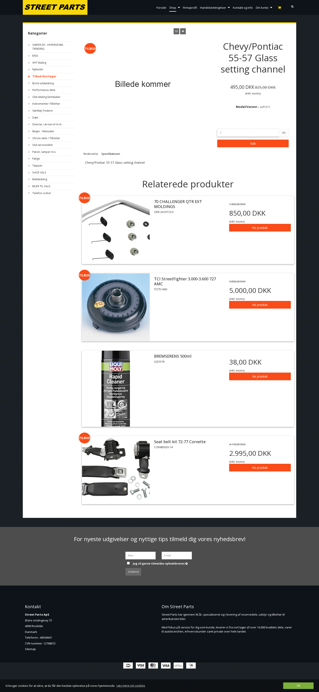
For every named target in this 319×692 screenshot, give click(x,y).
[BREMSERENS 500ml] (116, 389)
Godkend (133, 571)
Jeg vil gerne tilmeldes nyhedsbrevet (163, 562)
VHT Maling (39, 62)
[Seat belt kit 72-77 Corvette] (116, 470)
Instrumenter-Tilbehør (46, 104)
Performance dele (43, 90)
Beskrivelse (91, 154)
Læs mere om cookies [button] (131, 685)
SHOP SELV (39, 172)
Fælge (36, 158)
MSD (35, 56)
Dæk (35, 117)
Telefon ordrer (41, 193)
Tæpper (37, 165)
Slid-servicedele (42, 145)
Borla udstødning (43, 83)
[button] (176, 31)
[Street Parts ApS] (55, 7)
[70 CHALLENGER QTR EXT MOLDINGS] (116, 230)
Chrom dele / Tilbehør (46, 138)
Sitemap (30, 649)
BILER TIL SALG (41, 186)
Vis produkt (260, 228)
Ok (298, 685)
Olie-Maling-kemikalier (46, 97)
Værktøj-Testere (42, 110)
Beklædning (39, 179)
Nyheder (37, 69)
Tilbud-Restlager (44, 76)
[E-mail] (177, 555)
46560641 (46, 637)
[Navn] (140, 555)
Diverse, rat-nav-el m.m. (47, 124)
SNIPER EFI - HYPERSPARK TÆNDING (47, 47)
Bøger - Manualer (43, 131)
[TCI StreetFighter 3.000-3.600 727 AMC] (116, 307)
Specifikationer (110, 154)
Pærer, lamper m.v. (44, 152)
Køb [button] (253, 143)
